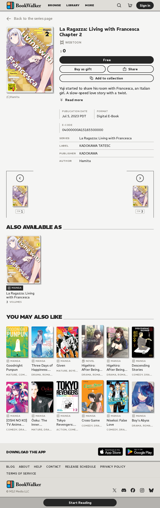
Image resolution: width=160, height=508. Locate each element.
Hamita (85, 161)
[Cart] (130, 5)
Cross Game (91, 420)
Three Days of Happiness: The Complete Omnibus (42, 367)
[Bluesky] (151, 490)
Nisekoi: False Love (117, 422)
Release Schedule (80, 466)
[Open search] (119, 5)
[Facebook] (132, 490)
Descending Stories (141, 367)
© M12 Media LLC (17, 491)
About (24, 466)
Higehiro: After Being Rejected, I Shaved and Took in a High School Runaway (92, 367)
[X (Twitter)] (114, 490)
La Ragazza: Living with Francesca (105, 138)
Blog (10, 466)
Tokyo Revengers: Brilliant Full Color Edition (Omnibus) (66, 422)
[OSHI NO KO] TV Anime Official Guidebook (16, 422)
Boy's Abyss (140, 420)
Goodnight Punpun (14, 367)
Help (38, 466)
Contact (53, 466)
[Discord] (123, 490)
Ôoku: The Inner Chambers (39, 422)
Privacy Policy (113, 466)
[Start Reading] (29, 60)
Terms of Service (21, 473)
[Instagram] (142, 490)
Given (60, 365)
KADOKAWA (88, 153)
